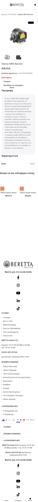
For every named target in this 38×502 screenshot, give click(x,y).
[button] (2, 189)
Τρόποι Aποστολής (10, 366)
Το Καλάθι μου (8, 414)
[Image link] (18, 421)
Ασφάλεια (6, 385)
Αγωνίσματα (7, 381)
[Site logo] (16, 4)
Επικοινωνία (7, 336)
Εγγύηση (6, 388)
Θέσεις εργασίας (9, 399)
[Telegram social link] (25, 87)
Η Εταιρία (6, 318)
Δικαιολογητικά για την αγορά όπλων (17, 377)
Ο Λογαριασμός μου (10, 411)
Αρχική (4, 14)
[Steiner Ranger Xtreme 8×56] (28, 184)
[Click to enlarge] (5, 48)
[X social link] (18, 87)
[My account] (32, 5)
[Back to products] (5, 19)
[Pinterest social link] (20, 87)
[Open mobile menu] (2, 5)
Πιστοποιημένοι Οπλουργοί (13, 395)
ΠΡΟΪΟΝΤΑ (12, 14)
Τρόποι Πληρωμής (10, 370)
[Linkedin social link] (23, 87)
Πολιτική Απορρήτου (11, 332)
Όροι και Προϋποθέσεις (12, 328)
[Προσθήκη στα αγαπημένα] (14, 180)
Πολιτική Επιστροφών (11, 374)
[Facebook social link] (16, 87)
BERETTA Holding (9, 325)
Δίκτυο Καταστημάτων (11, 392)
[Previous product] (3, 19)
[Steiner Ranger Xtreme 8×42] (8, 184)
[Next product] (7, 19)
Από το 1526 (7, 321)
